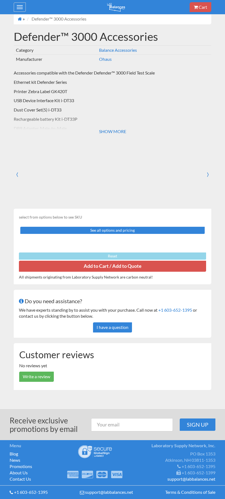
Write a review (36, 376)
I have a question (112, 327)
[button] (22, 174)
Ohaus (105, 59)
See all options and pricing (112, 230)
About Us (19, 472)
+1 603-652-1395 (175, 309)
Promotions (21, 466)
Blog (14, 453)
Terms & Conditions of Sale (190, 492)
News (15, 460)
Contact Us (20, 478)
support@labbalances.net (109, 492)
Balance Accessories (118, 50)
